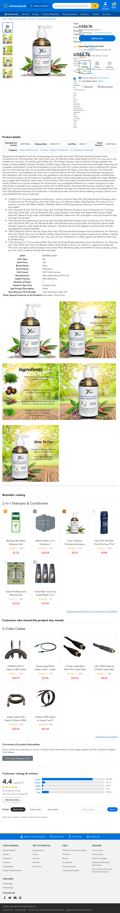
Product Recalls (68, 866)
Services (25, 14)
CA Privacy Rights (99, 858)
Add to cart (97, 38)
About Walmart (9, 850)
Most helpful (53, 809)
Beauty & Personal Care (18, 19)
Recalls (65, 858)
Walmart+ (37, 862)
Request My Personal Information (100, 863)
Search (112, 809)
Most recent (18, 809)
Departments (13, 14)
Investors (6, 862)
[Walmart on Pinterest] (20, 898)
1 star (38, 792)
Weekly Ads (95, 836)
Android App (8, 887)
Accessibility (67, 862)
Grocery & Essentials (50, 14)
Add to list (88, 86)
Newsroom (7, 858)
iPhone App (7, 883)
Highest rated (35, 809)
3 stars (37, 786)
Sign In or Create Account (34, 836)
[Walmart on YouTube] (15, 898)
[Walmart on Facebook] (4, 898)
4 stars (37, 782)
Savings (35, 14)
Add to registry (107, 86)
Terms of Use (97, 850)
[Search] (95, 6)
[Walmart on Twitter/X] (9, 898)
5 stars (37, 779)
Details (100, 81)
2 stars (37, 789)
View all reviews (12, 799)
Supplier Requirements (12, 870)
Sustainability (8, 866)
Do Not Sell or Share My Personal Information (102, 870)
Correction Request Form (18, 758)
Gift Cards (37, 866)
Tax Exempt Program (70, 870)
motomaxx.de (103, 78)
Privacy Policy (98, 854)
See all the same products (106, 736)
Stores (35, 854)
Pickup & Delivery (69, 14)
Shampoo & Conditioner (46, 19)
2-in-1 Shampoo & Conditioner (82, 150)
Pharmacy (85, 14)
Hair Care (32, 19)
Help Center (59, 836)
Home (4, 19)
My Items (106, 14)
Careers (96, 14)
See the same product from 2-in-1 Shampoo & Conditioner (92, 611)
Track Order (77, 836)
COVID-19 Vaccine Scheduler (74, 850)
